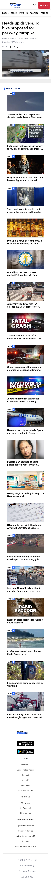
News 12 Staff (8, 39)
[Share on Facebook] (11, 47)
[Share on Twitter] (14, 47)
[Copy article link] (18, 47)
